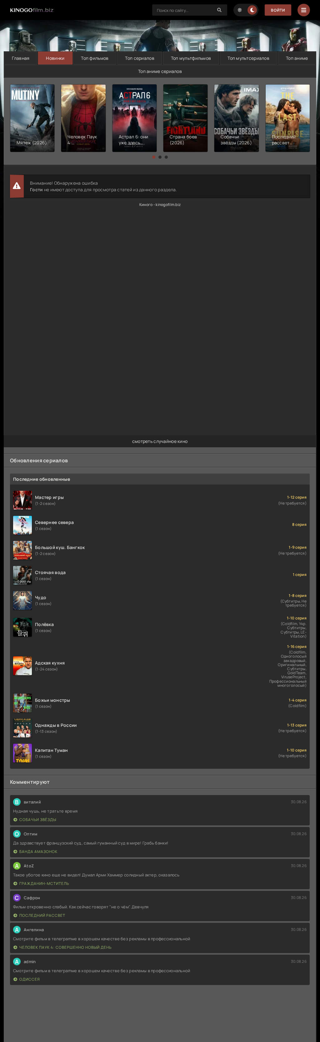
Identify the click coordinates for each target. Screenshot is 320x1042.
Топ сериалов (139, 58)
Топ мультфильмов (191, 58)
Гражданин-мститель (44, 883)
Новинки (55, 58)
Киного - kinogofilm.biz (160, 204)
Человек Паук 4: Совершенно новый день (65, 947)
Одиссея (29, 979)
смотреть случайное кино (160, 441)
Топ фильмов (94, 58)
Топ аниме (297, 58)
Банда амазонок (38, 851)
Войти (278, 10)
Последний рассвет (42, 915)
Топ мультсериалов (248, 58)
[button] (153, 157)
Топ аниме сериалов (160, 71)
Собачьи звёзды (37, 819)
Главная (20, 58)
